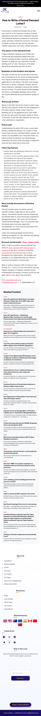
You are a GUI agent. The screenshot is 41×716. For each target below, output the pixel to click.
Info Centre (8, 606)
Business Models (9, 564)
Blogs (6, 596)
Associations (8, 609)
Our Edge (7, 577)
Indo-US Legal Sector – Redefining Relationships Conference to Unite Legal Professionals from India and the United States (20, 317)
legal (10, 248)
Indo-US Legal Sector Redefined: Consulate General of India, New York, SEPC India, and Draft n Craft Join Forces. (19, 301)
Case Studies (8, 599)
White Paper (8, 602)
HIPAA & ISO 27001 (10, 584)
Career (6, 567)
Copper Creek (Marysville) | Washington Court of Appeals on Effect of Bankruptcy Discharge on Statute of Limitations (20, 357)
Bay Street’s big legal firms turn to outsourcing (20, 504)
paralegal (16, 248)
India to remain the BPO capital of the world (19, 493)
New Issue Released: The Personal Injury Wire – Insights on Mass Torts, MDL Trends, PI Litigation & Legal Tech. (20, 3)
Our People (8, 574)
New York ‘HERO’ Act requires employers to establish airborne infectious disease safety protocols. (19, 465)
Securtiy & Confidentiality (13, 581)
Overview (7, 571)
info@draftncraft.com (9, 282)
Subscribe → (20, 678)
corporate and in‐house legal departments (17, 253)
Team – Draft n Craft (30, 242)
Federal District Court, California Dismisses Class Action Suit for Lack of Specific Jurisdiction (19, 372)
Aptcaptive (8, 561)
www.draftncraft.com (13, 280)
